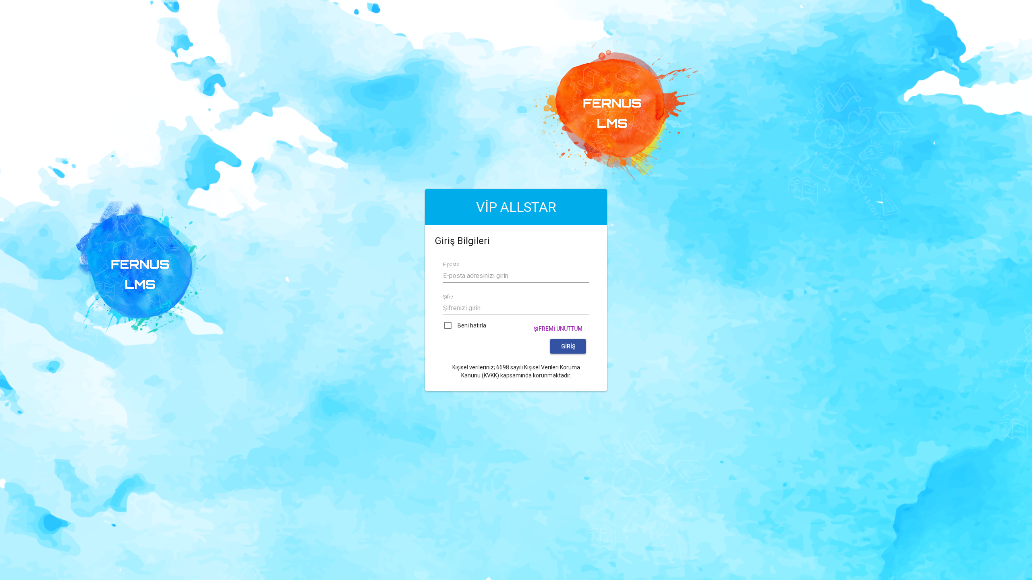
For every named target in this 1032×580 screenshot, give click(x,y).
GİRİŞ (568, 346)
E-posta (451, 264)
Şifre (448, 297)
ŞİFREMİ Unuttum (558, 328)
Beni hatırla (472, 325)
